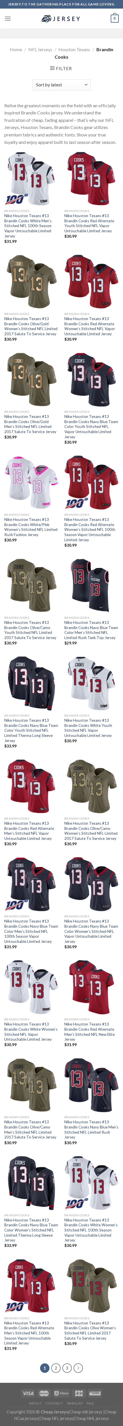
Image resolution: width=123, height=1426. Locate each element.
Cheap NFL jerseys (56, 1418)
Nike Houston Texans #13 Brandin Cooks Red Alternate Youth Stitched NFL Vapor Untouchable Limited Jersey (89, 223)
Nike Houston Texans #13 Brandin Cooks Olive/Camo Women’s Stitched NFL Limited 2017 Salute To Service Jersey (91, 831)
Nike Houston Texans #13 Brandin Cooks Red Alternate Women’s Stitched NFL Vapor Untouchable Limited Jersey (89, 326)
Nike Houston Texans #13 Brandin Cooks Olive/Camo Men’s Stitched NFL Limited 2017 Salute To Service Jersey (30, 1129)
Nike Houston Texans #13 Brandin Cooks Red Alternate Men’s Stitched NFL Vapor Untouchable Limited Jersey (29, 831)
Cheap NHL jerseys (92, 1418)
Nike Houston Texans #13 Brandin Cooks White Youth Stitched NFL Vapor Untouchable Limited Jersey (88, 728)
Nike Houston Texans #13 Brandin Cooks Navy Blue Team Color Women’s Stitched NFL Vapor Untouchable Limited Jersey (91, 931)
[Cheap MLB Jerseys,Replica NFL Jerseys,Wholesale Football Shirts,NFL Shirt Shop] (61, 18)
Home (16, 49)
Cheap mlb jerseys (86, 1411)
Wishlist (75, 1403)
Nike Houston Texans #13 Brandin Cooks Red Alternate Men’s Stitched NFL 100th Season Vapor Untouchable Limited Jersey (29, 1333)
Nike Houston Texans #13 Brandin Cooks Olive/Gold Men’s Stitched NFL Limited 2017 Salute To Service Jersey (30, 424)
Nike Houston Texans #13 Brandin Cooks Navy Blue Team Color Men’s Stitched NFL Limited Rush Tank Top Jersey (91, 630)
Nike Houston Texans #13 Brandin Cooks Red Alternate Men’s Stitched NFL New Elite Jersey (89, 1032)
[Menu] (7, 18)
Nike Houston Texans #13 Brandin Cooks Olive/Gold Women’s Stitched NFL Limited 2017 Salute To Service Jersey (30, 326)
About (35, 1403)
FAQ (90, 1403)
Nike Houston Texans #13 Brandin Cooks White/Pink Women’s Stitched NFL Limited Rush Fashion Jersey (30, 527)
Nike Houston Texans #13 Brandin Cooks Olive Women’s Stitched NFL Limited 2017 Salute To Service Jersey (90, 1330)
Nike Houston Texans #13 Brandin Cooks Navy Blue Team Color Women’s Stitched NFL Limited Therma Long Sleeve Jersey (31, 1230)
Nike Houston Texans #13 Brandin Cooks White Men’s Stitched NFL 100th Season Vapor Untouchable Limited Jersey (27, 225)
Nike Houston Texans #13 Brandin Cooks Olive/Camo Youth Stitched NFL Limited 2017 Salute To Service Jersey (30, 630)
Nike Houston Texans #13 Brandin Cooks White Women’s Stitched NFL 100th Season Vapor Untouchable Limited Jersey (91, 1230)
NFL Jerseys (40, 49)
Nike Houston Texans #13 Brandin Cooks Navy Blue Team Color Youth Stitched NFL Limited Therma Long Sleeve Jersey (31, 730)
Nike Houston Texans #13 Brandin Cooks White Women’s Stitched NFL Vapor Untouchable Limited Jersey (30, 1032)
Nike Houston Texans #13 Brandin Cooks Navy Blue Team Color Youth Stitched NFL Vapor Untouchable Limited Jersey (91, 426)
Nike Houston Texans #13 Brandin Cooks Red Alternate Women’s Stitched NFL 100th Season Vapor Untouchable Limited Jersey (89, 529)
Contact (54, 1403)
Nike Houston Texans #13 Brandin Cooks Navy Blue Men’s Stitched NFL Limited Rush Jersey (91, 1129)
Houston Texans (74, 49)
